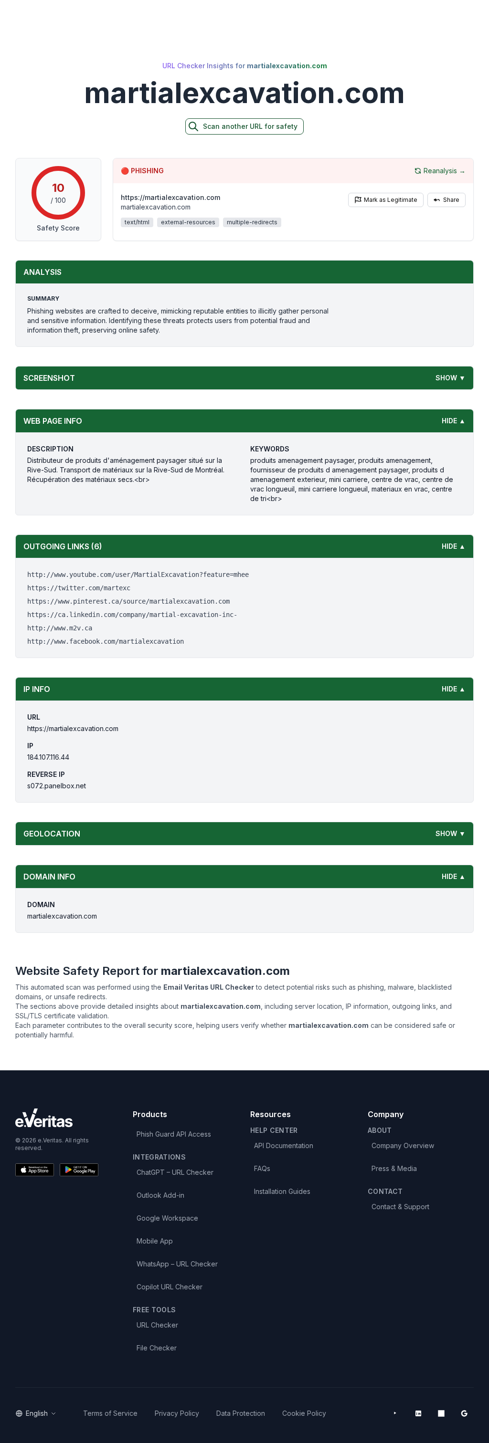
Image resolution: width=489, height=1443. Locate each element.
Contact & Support (400, 1206)
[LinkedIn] (418, 1413)
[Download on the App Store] (34, 1169)
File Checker (157, 1348)
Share (451, 199)
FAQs (262, 1168)
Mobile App (155, 1241)
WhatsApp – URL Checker (177, 1264)
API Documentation (283, 1145)
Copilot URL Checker (169, 1287)
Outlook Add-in (160, 1195)
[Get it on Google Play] (79, 1169)
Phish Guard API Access (174, 1134)
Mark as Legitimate (390, 199)
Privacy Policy (177, 1413)
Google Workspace (167, 1218)
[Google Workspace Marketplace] (464, 1413)
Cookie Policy (304, 1413)
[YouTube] (395, 1413)
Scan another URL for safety (250, 126)
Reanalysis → (445, 171)
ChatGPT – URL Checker (175, 1172)
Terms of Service (110, 1413)
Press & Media (394, 1168)
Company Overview (403, 1145)
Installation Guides (282, 1191)
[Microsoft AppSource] (441, 1413)
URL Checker (157, 1325)
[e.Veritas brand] (56, 1117)
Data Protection (240, 1413)
